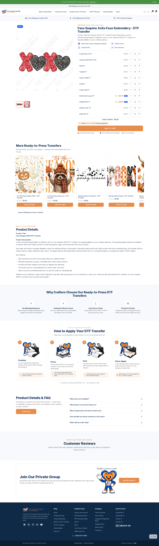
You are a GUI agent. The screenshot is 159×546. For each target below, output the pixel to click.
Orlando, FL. (119, 522)
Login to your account (81, 512)
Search (76, 522)
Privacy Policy (99, 515)
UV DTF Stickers (94, 12)
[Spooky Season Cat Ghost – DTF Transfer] (91, 174)
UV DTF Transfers (59, 525)
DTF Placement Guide (81, 519)
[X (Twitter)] (28, 524)
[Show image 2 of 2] (27, 104)
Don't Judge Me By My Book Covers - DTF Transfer (25, 537)
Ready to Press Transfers (78, 12)
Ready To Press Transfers (61, 522)
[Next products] (142, 182)
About (118, 12)
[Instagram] (33, 524)
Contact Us (26, 411)
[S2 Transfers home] (33, 510)
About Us (56, 531)
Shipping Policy (99, 524)
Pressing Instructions (80, 515)
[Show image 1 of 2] (19, 104)
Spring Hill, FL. (120, 512)
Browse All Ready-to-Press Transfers (30, 212)
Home (55, 512)
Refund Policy (99, 527)
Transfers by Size (60, 12)
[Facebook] (24, 524)
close (5, 2)
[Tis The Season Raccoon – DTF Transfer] (60, 174)
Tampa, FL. (119, 519)
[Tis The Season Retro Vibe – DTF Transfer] (29, 174)
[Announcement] (79, 2)
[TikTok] (37, 524)
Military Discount (79, 531)
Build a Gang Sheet (45, 12)
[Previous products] (17, 182)
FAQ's (76, 525)
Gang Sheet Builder (59, 519)
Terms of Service (100, 512)
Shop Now (88, 2)
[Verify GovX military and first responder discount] (126, 525)
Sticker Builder (108, 12)
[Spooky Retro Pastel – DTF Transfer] (121, 174)
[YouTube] (41, 524)
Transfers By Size (59, 515)
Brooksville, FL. (120, 515)
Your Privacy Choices (80, 528)
